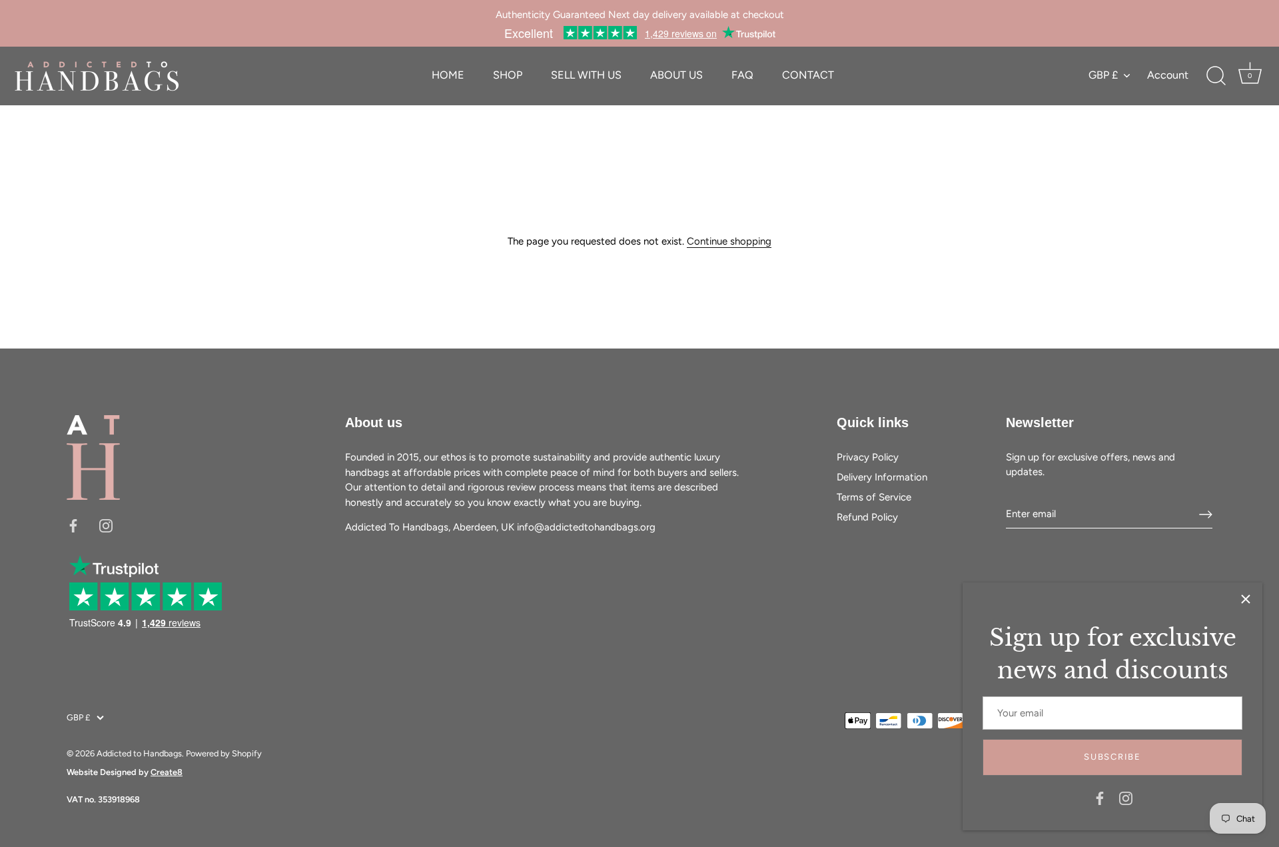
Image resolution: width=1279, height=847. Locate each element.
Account (1167, 75)
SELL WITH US (586, 75)
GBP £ (1103, 75)
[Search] (1215, 76)
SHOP (507, 75)
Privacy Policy (868, 457)
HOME (448, 75)
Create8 (167, 772)
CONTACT (808, 75)
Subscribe (1112, 757)
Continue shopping (729, 241)
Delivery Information (882, 477)
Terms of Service (874, 497)
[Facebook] (1099, 798)
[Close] (1245, 599)
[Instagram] (1125, 798)
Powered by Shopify (224, 753)
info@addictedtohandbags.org (586, 527)
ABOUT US (676, 75)
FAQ (742, 75)
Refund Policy (867, 517)
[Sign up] (1205, 514)
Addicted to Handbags (139, 753)
